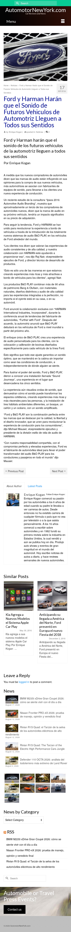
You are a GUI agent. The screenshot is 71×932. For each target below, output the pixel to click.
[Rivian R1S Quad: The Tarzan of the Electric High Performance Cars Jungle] (58, 778)
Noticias (39, 131)
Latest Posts (35, 486)
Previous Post (16, 471)
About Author (14, 486)
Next (64, 624)
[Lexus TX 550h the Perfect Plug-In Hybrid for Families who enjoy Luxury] (11, 798)
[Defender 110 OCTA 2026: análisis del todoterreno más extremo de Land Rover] (11, 788)
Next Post (57, 471)
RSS (10, 831)
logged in (24, 682)
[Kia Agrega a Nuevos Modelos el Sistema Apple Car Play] (18, 596)
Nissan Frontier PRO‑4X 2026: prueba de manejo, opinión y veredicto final (42, 714)
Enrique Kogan (15, 131)
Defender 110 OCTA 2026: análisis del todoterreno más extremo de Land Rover (43, 761)
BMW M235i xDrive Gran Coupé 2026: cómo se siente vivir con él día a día (42, 700)
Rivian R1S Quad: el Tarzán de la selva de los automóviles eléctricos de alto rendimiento (35, 730)
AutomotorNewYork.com (35, 10)
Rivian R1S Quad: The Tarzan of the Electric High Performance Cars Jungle (42, 747)
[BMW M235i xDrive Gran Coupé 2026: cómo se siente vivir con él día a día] (11, 778)
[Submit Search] (17, 3)
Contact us (14, 909)
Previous (7, 624)
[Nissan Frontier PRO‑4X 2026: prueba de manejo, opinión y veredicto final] (27, 778)
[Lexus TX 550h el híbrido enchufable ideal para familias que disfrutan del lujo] (58, 788)
